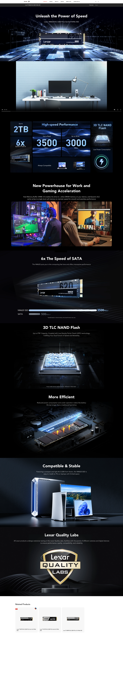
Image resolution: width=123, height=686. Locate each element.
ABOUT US (56, 1)
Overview (91, 5)
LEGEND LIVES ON (77, 1)
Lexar (27, 1)
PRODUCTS (45, 1)
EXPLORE (62, 1)
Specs (96, 5)
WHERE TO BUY (68, 1)
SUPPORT (50, 1)
